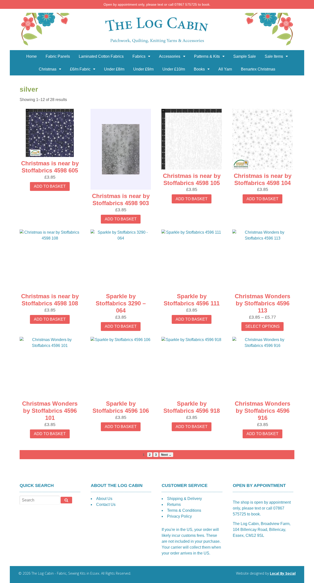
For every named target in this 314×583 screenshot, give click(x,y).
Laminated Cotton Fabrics (101, 56)
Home (31, 56)
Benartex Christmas (258, 69)
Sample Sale (244, 56)
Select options (262, 326)
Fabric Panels (58, 56)
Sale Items (274, 56)
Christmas (47, 69)
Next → (166, 454)
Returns (174, 504)
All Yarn (225, 69)
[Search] (66, 500)
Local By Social (283, 573)
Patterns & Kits (207, 56)
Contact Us (106, 504)
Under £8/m (114, 69)
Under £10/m (173, 69)
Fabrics (138, 56)
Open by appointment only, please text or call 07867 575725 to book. (157, 4)
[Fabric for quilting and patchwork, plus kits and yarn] (157, 47)
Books (199, 69)
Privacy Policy (179, 516)
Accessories (169, 56)
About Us (104, 499)
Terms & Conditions (184, 510)
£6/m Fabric (80, 69)
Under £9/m (143, 69)
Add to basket (50, 186)
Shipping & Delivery (184, 499)
